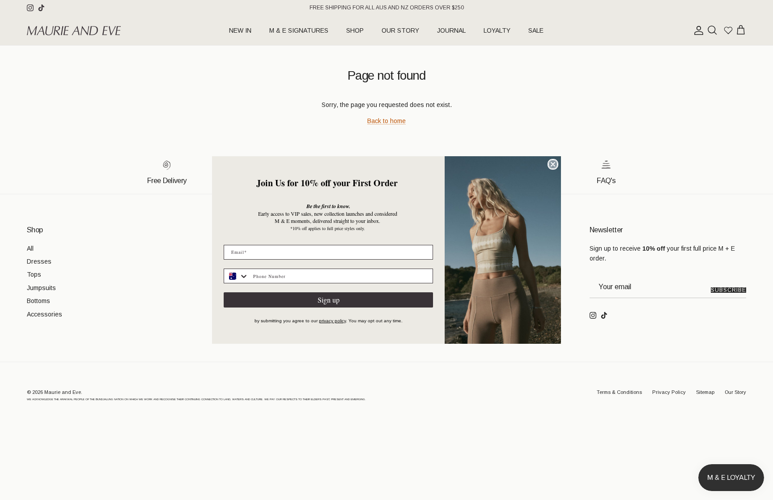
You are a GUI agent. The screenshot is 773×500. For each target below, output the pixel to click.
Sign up (329, 299)
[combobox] (236, 276)
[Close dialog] (552, 164)
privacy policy (332, 320)
